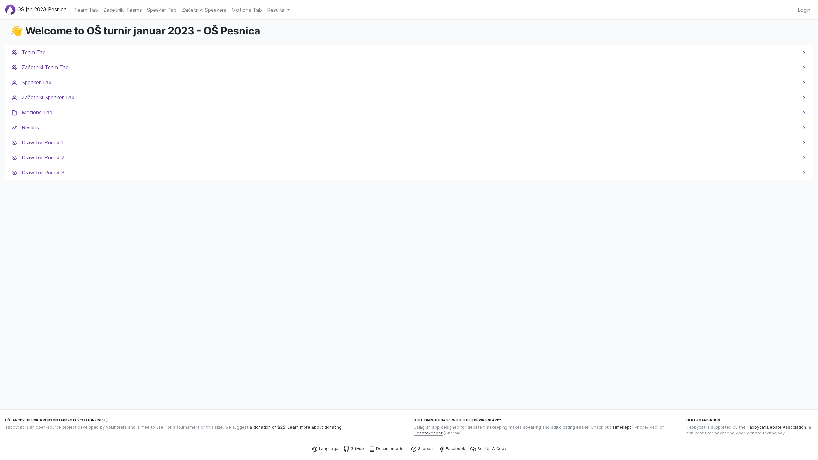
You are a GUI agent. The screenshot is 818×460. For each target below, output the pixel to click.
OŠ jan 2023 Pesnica (41, 9)
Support (426, 448)
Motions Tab (246, 10)
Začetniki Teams (122, 10)
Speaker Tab (162, 10)
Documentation (391, 448)
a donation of (267, 427)
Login (804, 10)
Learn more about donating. (315, 427)
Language (328, 448)
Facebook (455, 448)
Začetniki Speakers (204, 10)
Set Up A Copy (491, 448)
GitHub (357, 448)
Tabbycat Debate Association (776, 427)
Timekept (621, 427)
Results (276, 10)
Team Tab (86, 10)
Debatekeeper (428, 433)
